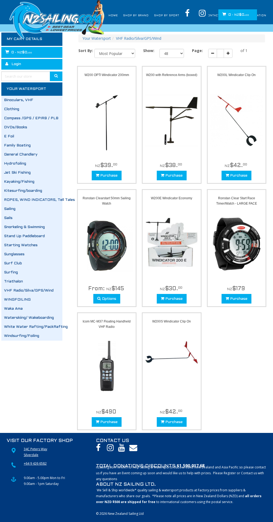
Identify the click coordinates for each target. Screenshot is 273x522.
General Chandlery (21, 154)
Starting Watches (21, 245)
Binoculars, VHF (18, 100)
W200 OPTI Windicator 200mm (107, 75)
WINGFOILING (17, 299)
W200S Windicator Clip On (171, 321)
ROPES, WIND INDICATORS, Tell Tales (33, 200)
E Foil (9, 136)
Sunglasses (14, 254)
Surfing (11, 272)
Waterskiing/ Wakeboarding (29, 318)
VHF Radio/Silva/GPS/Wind (29, 290)
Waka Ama (13, 308)
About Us (177, 15)
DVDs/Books (15, 127)
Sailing (9, 209)
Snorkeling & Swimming (24, 227)
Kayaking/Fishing (19, 182)
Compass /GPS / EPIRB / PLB (31, 118)
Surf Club (13, 263)
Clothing (11, 109)
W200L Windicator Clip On (236, 75)
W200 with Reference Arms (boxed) (171, 75)
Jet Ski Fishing (17, 172)
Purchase (108, 175)
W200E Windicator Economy (171, 198)
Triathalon (13, 281)
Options (108, 299)
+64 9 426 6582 (35, 463)
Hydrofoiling (15, 163)
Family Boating (17, 145)
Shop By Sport (145, 15)
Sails (8, 218)
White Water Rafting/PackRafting (33, 327)
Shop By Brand (106, 15)
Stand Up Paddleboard (24, 236)
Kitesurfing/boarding (23, 191)
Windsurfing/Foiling (21, 336)
